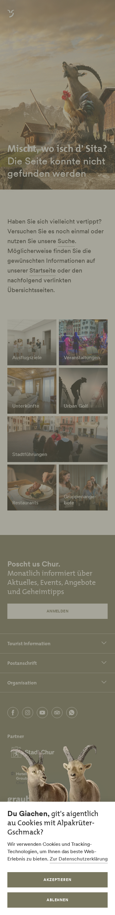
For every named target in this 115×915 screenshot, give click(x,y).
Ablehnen (58, 900)
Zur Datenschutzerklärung (79, 859)
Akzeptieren (58, 879)
